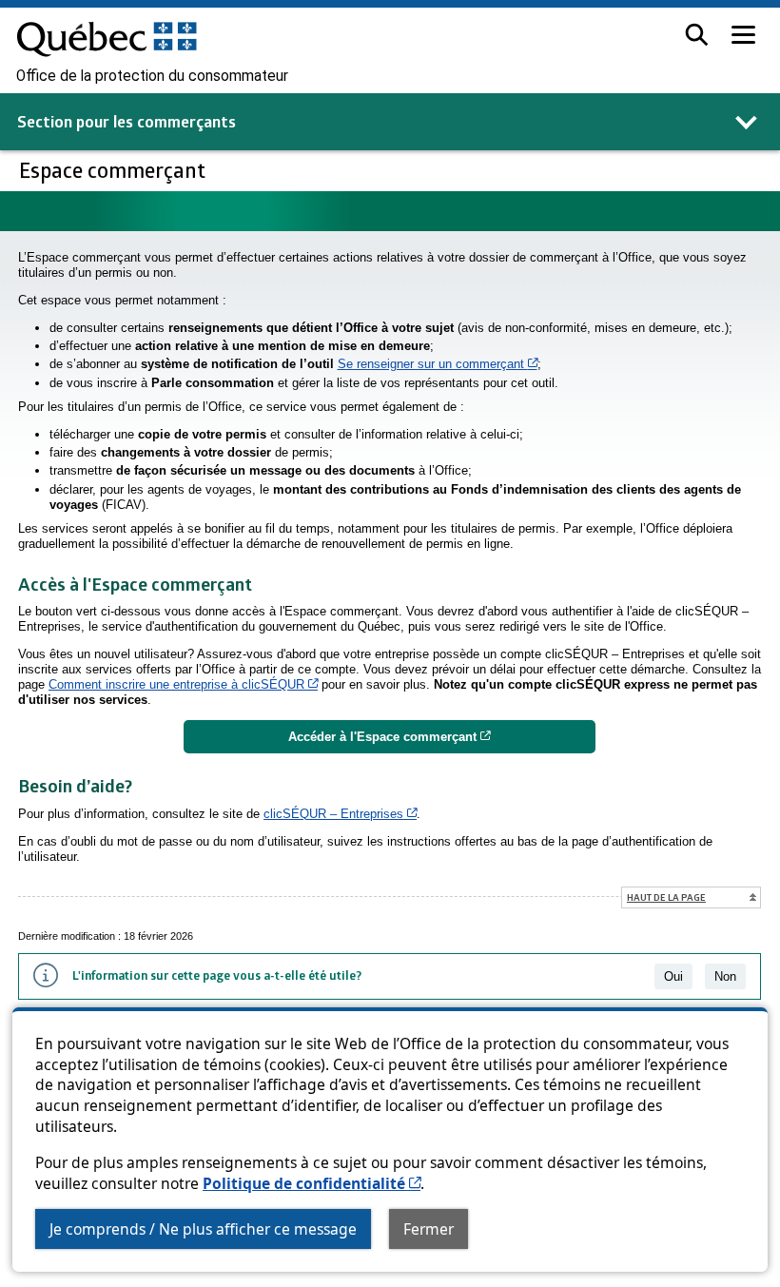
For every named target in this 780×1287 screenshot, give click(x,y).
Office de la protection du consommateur (152, 76)
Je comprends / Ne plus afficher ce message (203, 1229)
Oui (673, 976)
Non (725, 976)
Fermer (428, 1229)
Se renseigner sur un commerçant (437, 364)
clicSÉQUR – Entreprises (340, 814)
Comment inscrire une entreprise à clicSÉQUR (183, 684)
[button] (697, 35)
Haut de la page (666, 897)
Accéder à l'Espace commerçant (441, 736)
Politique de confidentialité (311, 1183)
